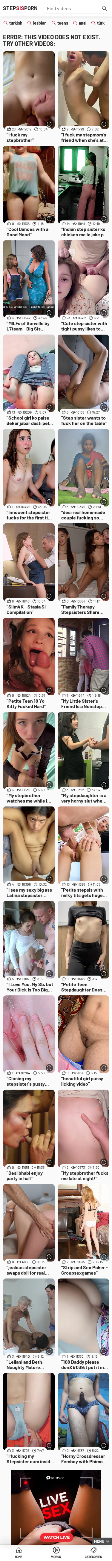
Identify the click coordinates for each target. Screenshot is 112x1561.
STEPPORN (20, 8)
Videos (56, 1557)
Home (18, 1557)
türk (101, 22)
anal (82, 22)
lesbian (40, 22)
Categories (93, 1557)
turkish (15, 22)
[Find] (105, 8)
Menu (99, 1541)
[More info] (49, 124)
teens (62, 22)
